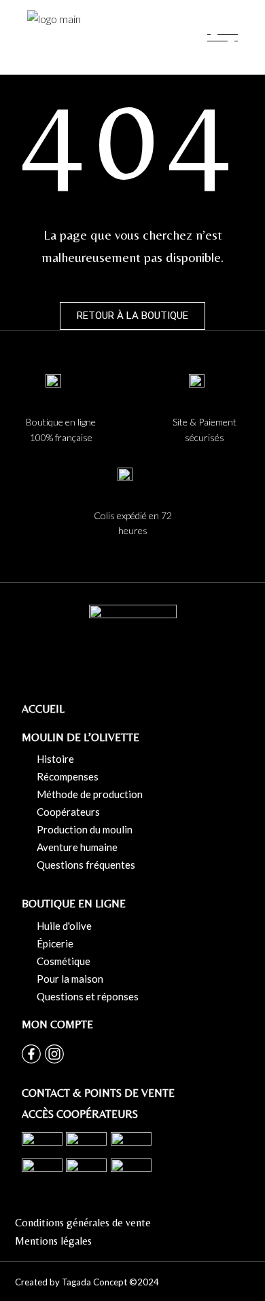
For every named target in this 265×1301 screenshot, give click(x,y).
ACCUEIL (43, 708)
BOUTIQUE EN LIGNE (74, 903)
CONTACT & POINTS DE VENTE (98, 1093)
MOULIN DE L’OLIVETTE (80, 737)
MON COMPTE (57, 1024)
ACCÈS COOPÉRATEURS (80, 1114)
